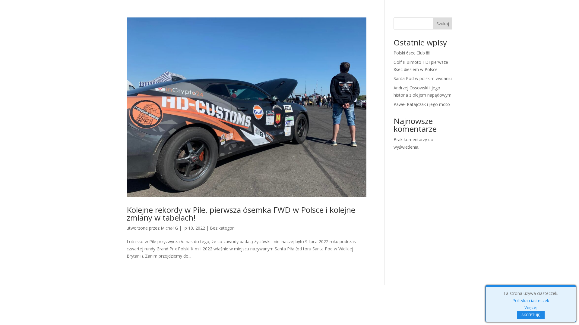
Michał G (169, 228)
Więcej (530, 307)
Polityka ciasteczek (530, 300)
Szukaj (442, 23)
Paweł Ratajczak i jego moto (422, 104)
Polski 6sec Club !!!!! (412, 53)
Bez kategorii (223, 228)
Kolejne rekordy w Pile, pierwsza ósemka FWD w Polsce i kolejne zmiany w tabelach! (241, 213)
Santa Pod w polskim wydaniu (423, 78)
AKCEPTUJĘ (530, 314)
